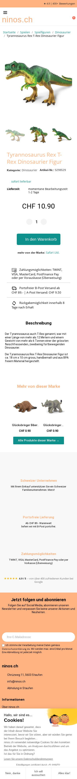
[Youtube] (44, 623)
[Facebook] (33, 623)
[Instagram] (22, 623)
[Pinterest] (55, 623)
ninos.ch (17, 19)
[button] (5, 12)
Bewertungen (67, 3)
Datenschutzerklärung (14, 649)
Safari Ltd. (52, 252)
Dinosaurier (29, 170)
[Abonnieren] (70, 637)
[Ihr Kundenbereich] (66, 16)
